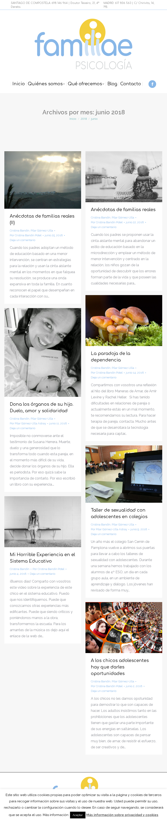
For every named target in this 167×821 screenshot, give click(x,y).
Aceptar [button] (78, 815)
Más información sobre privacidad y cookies (122, 815)
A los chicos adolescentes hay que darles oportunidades (120, 667)
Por (26, 235)
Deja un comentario (22, 240)
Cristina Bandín (19, 230)
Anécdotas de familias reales (123, 209)
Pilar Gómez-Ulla (42, 230)
